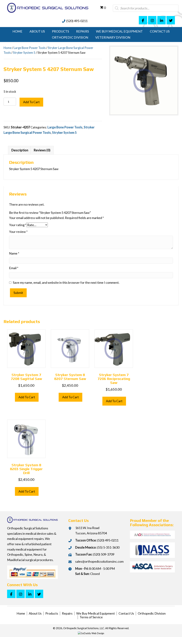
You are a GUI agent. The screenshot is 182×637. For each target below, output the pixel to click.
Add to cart (31, 102)
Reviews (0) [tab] (42, 150)
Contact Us (126, 613)
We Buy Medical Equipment (95, 613)
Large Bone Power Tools (30, 48)
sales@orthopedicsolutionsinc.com (99, 561)
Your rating (17, 225)
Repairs (67, 613)
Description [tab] (19, 150)
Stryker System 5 (24, 52)
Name (14, 253)
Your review (18, 232)
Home (8, 48)
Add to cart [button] (26, 397)
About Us (35, 613)
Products (51, 613)
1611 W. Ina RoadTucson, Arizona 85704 (91, 530)
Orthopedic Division (152, 613)
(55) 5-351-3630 (108, 547)
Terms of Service (91, 617)
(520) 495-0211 (76, 21)
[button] (143, 20)
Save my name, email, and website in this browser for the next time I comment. (66, 282)
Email (13, 268)
